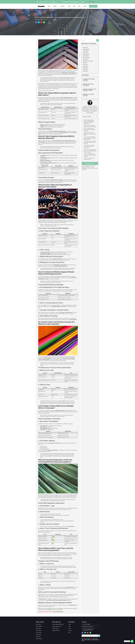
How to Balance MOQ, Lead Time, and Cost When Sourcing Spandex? (90, 155)
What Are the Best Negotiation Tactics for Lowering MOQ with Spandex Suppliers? (90, 151)
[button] (96, 116)
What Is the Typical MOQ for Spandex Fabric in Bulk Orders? (90, 126)
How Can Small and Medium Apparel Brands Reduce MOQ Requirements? (90, 138)
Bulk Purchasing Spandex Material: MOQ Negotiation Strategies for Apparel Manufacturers (89, 121)
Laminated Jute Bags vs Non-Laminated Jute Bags (89, 90)
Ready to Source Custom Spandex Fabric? (89, 158)
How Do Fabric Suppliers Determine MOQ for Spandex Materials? (90, 130)
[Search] (97, 40)
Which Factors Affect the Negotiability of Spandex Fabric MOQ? (90, 134)
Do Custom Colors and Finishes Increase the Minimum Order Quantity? (90, 142)
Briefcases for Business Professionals (88, 84)
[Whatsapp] (132, 641)
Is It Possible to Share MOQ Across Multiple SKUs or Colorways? (89, 146)
